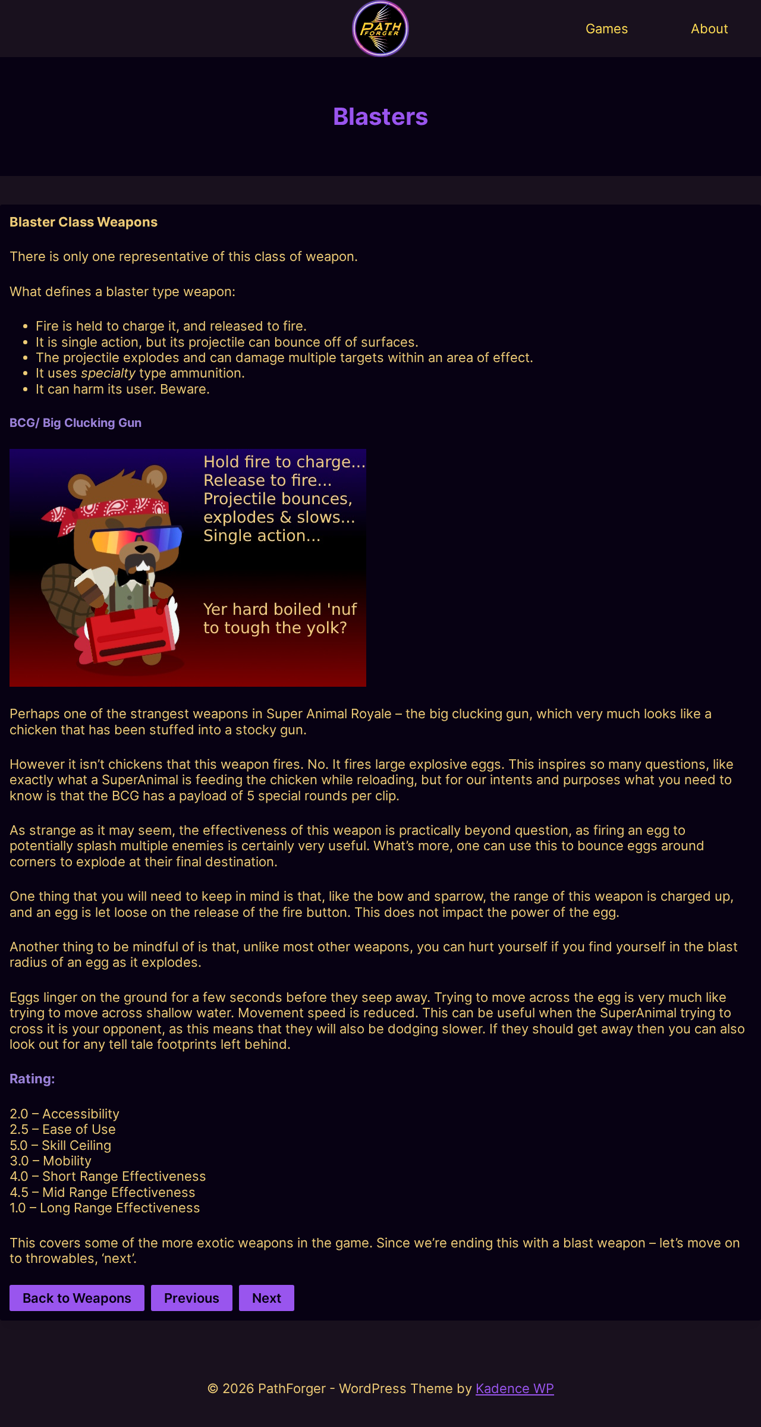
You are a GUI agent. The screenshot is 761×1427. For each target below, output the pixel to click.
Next (266, 1298)
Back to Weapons (77, 1298)
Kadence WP (515, 1388)
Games (607, 28)
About (709, 28)
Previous (191, 1298)
